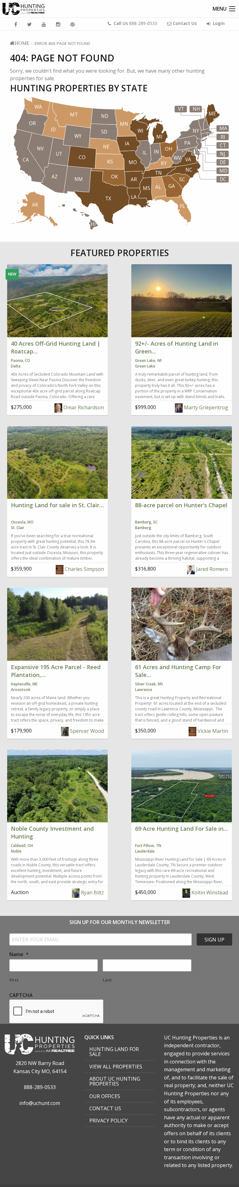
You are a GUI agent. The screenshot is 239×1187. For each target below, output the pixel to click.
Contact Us (105, 1108)
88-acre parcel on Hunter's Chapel (181, 505)
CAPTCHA (21, 995)
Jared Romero (211, 569)
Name (19, 954)
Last (107, 980)
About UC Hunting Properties (114, 1081)
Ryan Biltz (92, 892)
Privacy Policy (108, 1120)
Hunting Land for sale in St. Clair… (57, 505)
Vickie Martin (212, 730)
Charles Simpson (83, 569)
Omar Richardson (83, 407)
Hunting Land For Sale (114, 1052)
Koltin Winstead (209, 892)
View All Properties (115, 1066)
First (14, 980)
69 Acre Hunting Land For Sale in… (181, 828)
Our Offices (104, 1096)
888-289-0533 (135, 23)
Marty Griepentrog (205, 407)
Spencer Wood (86, 730)
